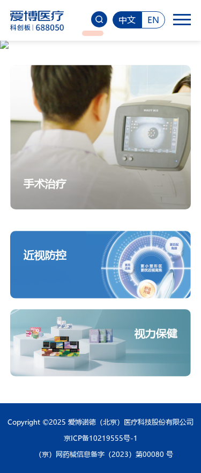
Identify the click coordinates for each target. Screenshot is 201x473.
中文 (127, 19)
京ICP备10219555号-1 (101, 438)
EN (153, 19)
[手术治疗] (100, 69)
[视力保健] (100, 313)
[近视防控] (100, 235)
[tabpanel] (100, 44)
